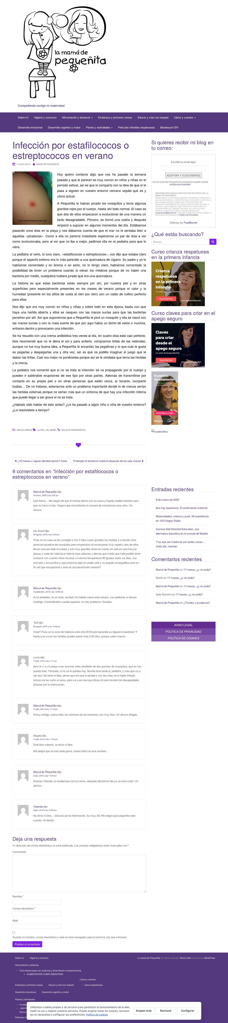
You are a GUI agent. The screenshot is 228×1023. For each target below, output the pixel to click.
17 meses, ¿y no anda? (197, 569)
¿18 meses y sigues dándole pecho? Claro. (42, 461)
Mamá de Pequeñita (47, 164)
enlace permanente (73, 429)
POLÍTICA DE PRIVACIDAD (183, 632)
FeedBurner (190, 222)
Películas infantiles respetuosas (136, 127)
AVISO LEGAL (183, 625)
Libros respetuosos (93, 984)
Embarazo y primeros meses (115, 117)
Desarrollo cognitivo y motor (64, 127)
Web (15, 920)
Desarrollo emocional (30, 127)
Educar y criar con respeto (153, 117)
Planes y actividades (98, 127)
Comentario (19, 851)
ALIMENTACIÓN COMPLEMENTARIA (45, 974)
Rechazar (166, 1010)
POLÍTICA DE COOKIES (183, 638)
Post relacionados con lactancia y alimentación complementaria (50, 970)
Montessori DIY (169, 127)
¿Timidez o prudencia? (196, 602)
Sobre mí (23, 117)
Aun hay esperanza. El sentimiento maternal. (182, 508)
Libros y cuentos (184, 117)
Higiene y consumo (45, 117)
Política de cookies (97, 1014)
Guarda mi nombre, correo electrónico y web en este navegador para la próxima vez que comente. (69, 937)
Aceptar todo (144, 1010)
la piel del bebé (46, 429)
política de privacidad (180, 184)
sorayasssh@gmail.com (165, 212)
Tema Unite (185, 957)
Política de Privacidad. (188, 214)
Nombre (18, 896)
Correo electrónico (24, 908)
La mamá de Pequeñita (149, 957)
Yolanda (38, 806)
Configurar (187, 1010)
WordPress (209, 957)
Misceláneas (24, 429)
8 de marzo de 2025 (167, 499)
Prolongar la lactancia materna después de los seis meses (107, 461)
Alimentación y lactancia (76, 117)
